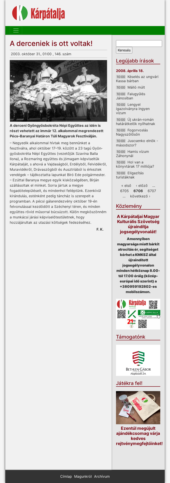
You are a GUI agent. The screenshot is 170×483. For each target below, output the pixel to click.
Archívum (102, 476)
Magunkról (83, 476)
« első (126, 185)
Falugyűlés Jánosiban (130, 96)
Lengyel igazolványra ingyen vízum (133, 108)
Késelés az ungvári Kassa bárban (137, 78)
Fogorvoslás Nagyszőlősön (132, 132)
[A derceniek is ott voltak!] (58, 91)
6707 (152, 191)
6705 (124, 191)
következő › (140, 196)
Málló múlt (136, 87)
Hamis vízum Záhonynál (132, 153)
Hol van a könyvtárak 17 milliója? (135, 164)
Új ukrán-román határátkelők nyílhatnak (135, 121)
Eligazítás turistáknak (130, 175)
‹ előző (142, 185)
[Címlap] (38, 13)
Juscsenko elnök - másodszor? (137, 142)
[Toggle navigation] (16, 30)
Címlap (66, 476)
